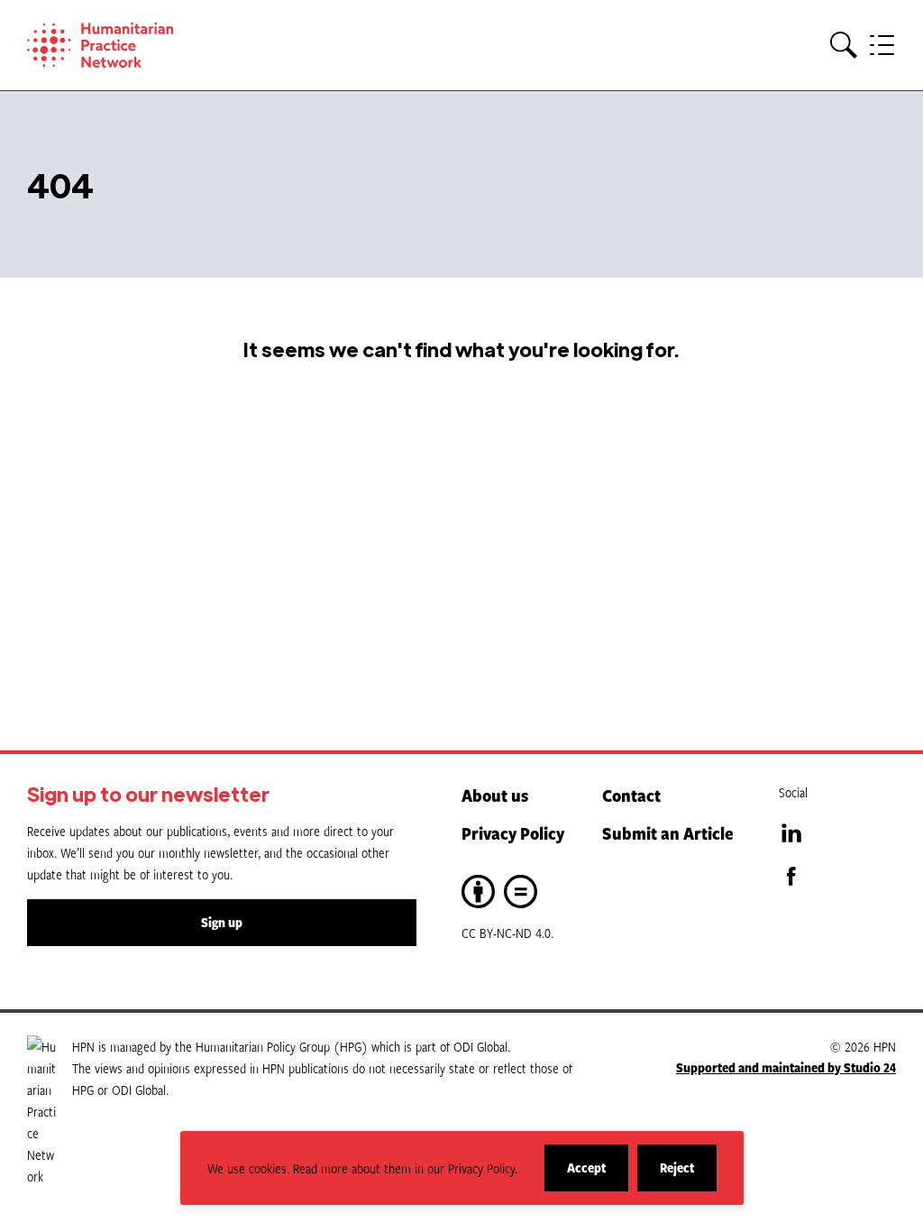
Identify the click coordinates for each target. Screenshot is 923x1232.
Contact (631, 795)
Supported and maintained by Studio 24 (786, 1067)
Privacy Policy (513, 833)
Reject (688, 1174)
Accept (597, 1174)
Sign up (221, 922)
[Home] (126, 45)
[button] (843, 45)
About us (495, 795)
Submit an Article (668, 833)
